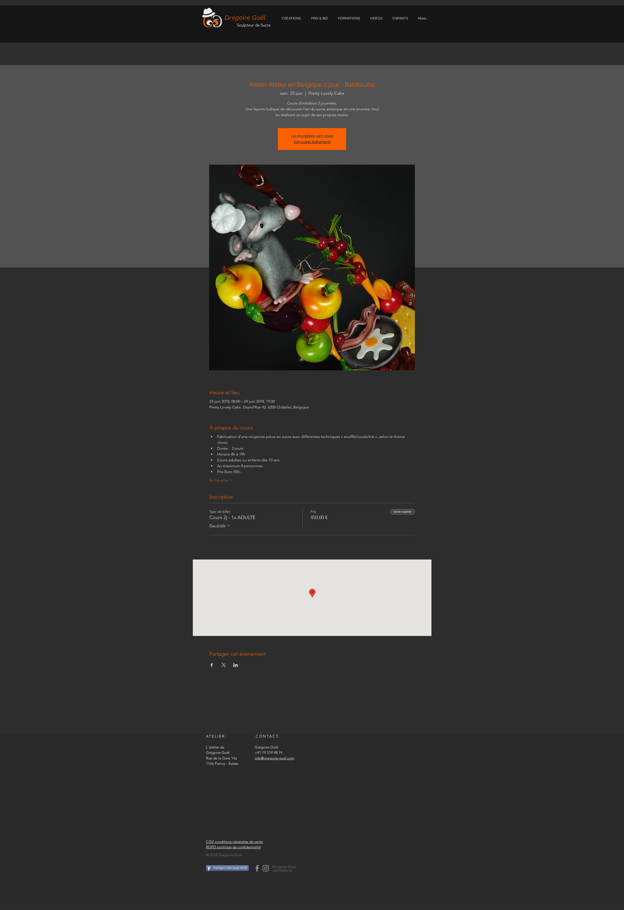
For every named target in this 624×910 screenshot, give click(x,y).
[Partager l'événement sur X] (223, 665)
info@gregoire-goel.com (274, 758)
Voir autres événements (312, 142)
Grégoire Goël (245, 17)
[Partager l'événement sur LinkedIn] (235, 665)
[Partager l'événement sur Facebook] (211, 665)
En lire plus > (220, 480)
